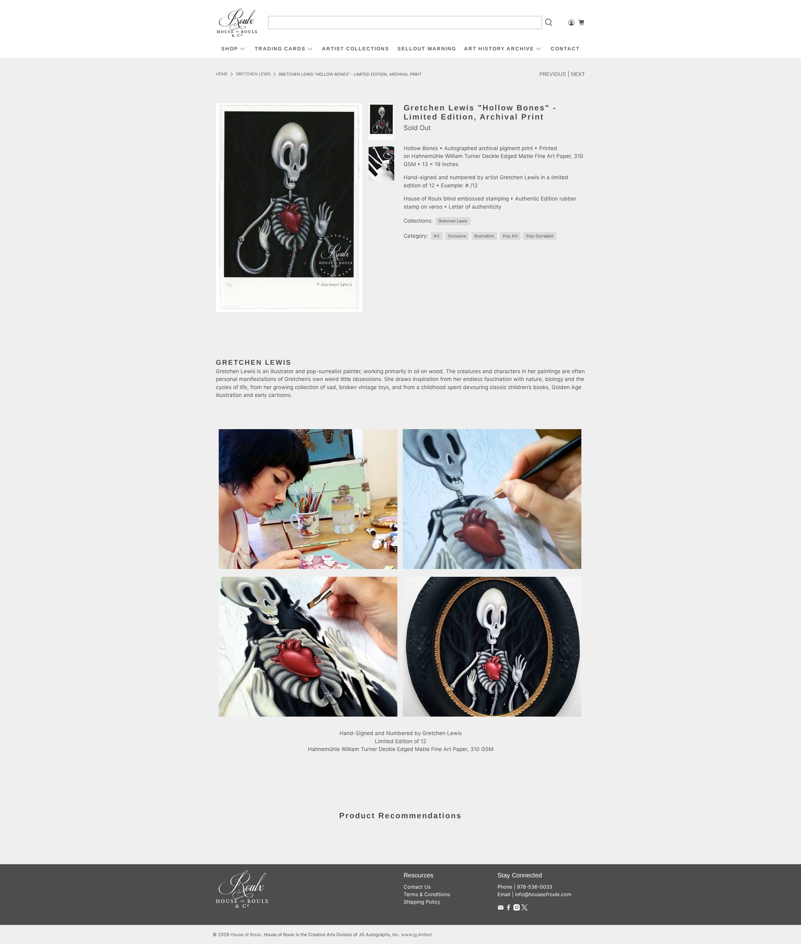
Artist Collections (355, 48)
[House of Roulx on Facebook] (508, 909)
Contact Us (417, 887)
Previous (552, 74)
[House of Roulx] (237, 22)
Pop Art (510, 236)
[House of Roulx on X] (524, 909)
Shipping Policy (422, 902)
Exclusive (457, 236)
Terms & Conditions (427, 894)
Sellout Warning (426, 48)
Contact (565, 48)
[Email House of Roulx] (500, 909)
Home (222, 74)
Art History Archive (499, 48)
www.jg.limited (416, 934)
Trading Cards (280, 48)
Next (578, 74)
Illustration (484, 236)
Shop (229, 48)
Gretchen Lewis (253, 74)
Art (437, 236)
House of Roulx (246, 934)
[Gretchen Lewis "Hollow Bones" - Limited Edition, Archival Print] (289, 207)
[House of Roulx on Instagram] (516, 909)
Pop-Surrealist (540, 236)
